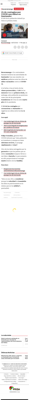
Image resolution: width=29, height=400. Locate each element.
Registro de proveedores (11, 377)
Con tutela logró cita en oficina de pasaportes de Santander (15, 174)
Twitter (18, 47)
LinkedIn (22, 47)
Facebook (15, 47)
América (6, 197)
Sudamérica (7, 195)
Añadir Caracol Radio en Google (13, 53)
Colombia (17, 192)
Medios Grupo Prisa (14, 392)
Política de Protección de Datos (9, 379)
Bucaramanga (7, 9)
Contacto (6, 374)
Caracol (4, 41)
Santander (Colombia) (16, 197)
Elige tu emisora (23, 4)
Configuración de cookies (10, 381)
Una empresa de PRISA (14, 388)
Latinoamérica (16, 195)
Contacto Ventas (14, 374)
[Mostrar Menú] (1, 3)
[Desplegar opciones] (25, 35)
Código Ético (14, 383)
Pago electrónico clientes (10, 376)
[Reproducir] (4, 35)
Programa (13, 4)
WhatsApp (26, 47)
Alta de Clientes (21, 376)
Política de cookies (22, 379)
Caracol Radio (7, 4)
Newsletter (22, 374)
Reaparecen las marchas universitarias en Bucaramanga (14, 170)
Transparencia (21, 381)
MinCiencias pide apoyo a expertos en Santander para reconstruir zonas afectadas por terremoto (11, 357)
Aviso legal (21, 377)
